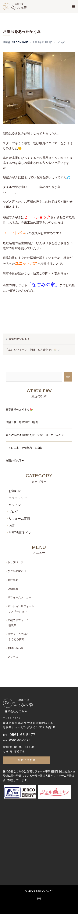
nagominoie (20, 42)
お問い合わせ (15, 648)
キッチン (15, 505)
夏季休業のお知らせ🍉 (19, 409)
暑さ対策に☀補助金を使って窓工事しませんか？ (35, 434)
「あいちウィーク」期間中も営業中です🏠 (31, 349)
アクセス (13, 656)
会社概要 (13, 579)
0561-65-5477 (22, 735)
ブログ (61, 42)
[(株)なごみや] (15, 6)
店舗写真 (13, 588)
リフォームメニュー (19, 597)
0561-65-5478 (19, 740)
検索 (68, 376)
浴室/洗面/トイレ (20, 532)
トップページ (15, 562)
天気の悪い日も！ (19, 338)
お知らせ (15, 491)
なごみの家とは (17, 571)
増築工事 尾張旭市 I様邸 (22, 422)
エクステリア (18, 498)
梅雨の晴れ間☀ (15, 460)
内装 (12, 525)
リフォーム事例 (19, 518)
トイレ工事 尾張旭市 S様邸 (24, 447)
